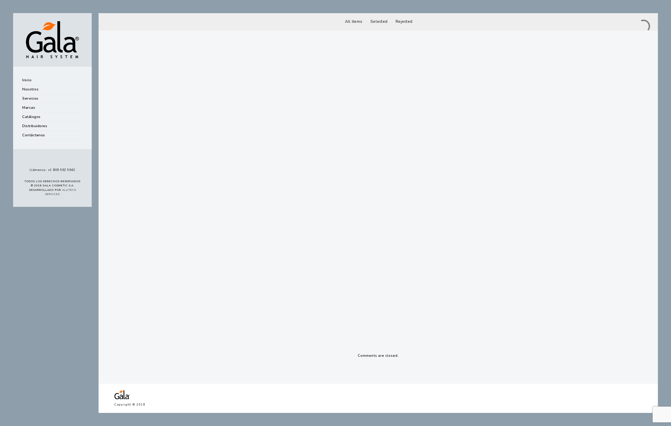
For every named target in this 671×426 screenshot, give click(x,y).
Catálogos (31, 116)
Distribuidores (34, 125)
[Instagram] (47, 160)
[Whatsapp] (57, 160)
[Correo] (67, 160)
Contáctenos (33, 135)
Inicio (26, 80)
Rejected (404, 21)
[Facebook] (37, 160)
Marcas (28, 107)
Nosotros (30, 89)
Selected (378, 21)
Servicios (30, 98)
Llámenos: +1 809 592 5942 (52, 170)
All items (353, 21)
